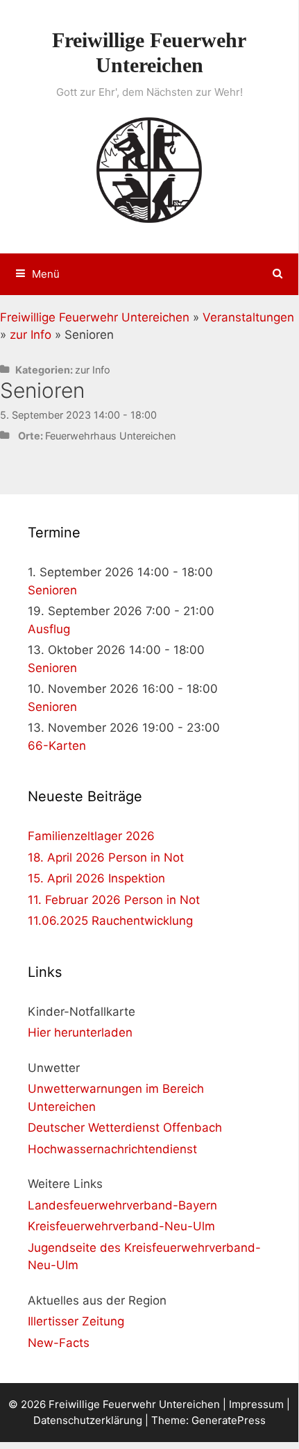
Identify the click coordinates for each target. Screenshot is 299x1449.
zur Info (30, 335)
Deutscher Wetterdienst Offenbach (125, 1127)
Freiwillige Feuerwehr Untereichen (94, 317)
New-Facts (58, 1343)
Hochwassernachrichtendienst (112, 1149)
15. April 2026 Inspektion (96, 878)
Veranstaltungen (248, 317)
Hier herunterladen (80, 1032)
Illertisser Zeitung (76, 1321)
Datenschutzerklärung (87, 1420)
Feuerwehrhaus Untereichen (110, 436)
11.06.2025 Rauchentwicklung (110, 921)
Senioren (52, 590)
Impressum (256, 1404)
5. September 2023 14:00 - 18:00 (78, 415)
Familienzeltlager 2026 (91, 836)
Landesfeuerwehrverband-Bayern (122, 1205)
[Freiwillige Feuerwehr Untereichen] (149, 169)
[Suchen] (277, 274)
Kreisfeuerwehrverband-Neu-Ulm (121, 1226)
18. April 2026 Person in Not (106, 857)
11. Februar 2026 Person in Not (114, 900)
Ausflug (49, 629)
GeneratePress (228, 1420)
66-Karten (57, 746)
